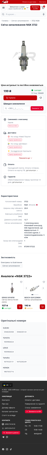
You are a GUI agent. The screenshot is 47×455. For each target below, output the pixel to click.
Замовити (35, 108)
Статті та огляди (8, 415)
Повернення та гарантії (35, 404)
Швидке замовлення (14, 103)
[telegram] (3, 437)
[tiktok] (11, 449)
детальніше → (32, 170)
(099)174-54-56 (10, 424)
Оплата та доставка (29, 2)
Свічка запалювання (33, 300)
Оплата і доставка (32, 400)
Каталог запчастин (10, 411)
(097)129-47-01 (10, 428)
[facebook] (3, 449)
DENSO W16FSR (8, 297)
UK (7, 385)
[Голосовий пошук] (43, 14)
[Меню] (3, 7)
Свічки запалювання (20, 21)
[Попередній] (26, 288)
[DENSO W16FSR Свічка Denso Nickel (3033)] (12, 288)
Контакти (42, 2)
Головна (5, 21)
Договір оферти (8, 408)
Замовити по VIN (35, 411)
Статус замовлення (33, 408)
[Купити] (19, 306)
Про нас (5, 404)
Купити (12, 98)
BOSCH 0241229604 (32, 297)
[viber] (7, 437)
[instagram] (7, 449)
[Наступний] (43, 288)
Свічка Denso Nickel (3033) (10, 301)
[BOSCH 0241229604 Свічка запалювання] (34, 288)
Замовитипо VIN (35, 8)
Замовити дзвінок (12, 433)
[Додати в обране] (41, 97)
